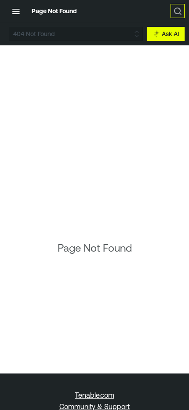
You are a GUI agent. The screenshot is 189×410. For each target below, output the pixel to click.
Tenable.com (94, 395)
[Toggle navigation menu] (16, 11)
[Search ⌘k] (178, 11)
